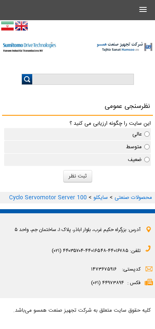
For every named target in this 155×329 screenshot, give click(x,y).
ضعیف (135, 159)
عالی (137, 134)
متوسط (134, 147)
